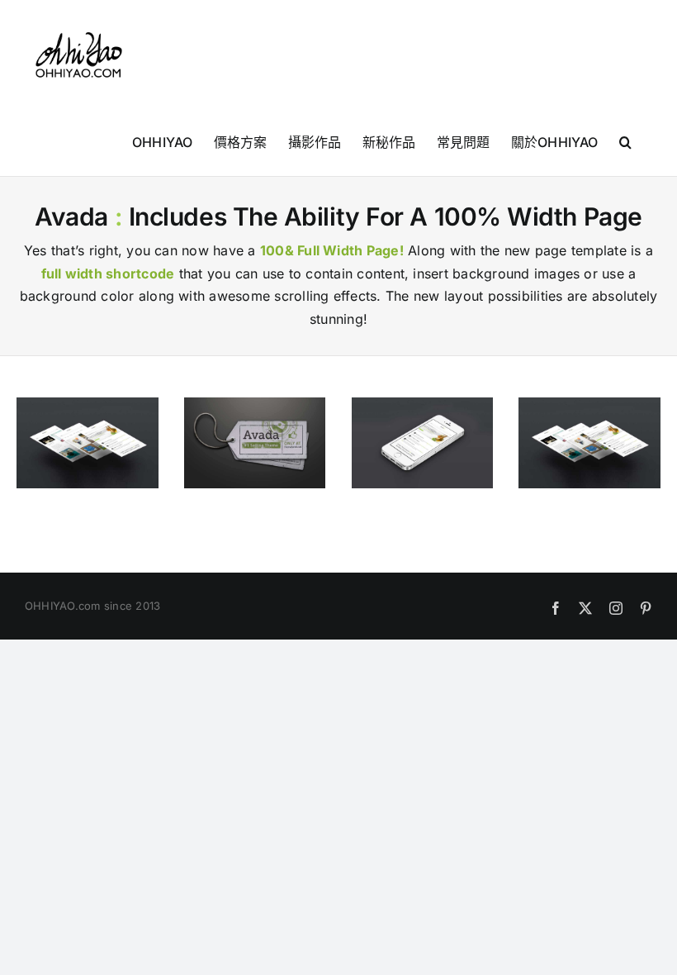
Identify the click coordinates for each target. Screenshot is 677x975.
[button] (625, 141)
